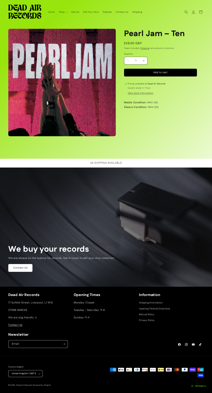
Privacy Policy (146, 320)
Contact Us (20, 268)
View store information (140, 93)
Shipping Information (151, 302)
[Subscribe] (64, 344)
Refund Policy (146, 314)
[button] (63, 12)
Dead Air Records (24, 385)
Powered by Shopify (42, 385)
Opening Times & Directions (154, 308)
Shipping (144, 48)
